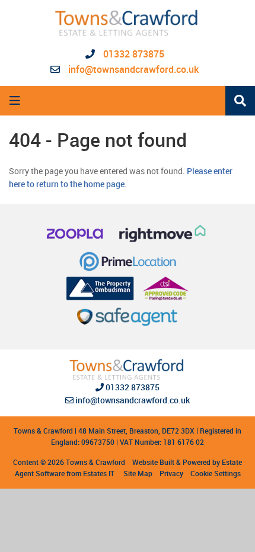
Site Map (137, 473)
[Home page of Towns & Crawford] (127, 23)
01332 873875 (132, 53)
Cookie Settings (215, 473)
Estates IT (98, 473)
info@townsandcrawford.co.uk (133, 69)
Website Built (153, 462)
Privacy (171, 473)
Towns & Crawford (95, 462)
